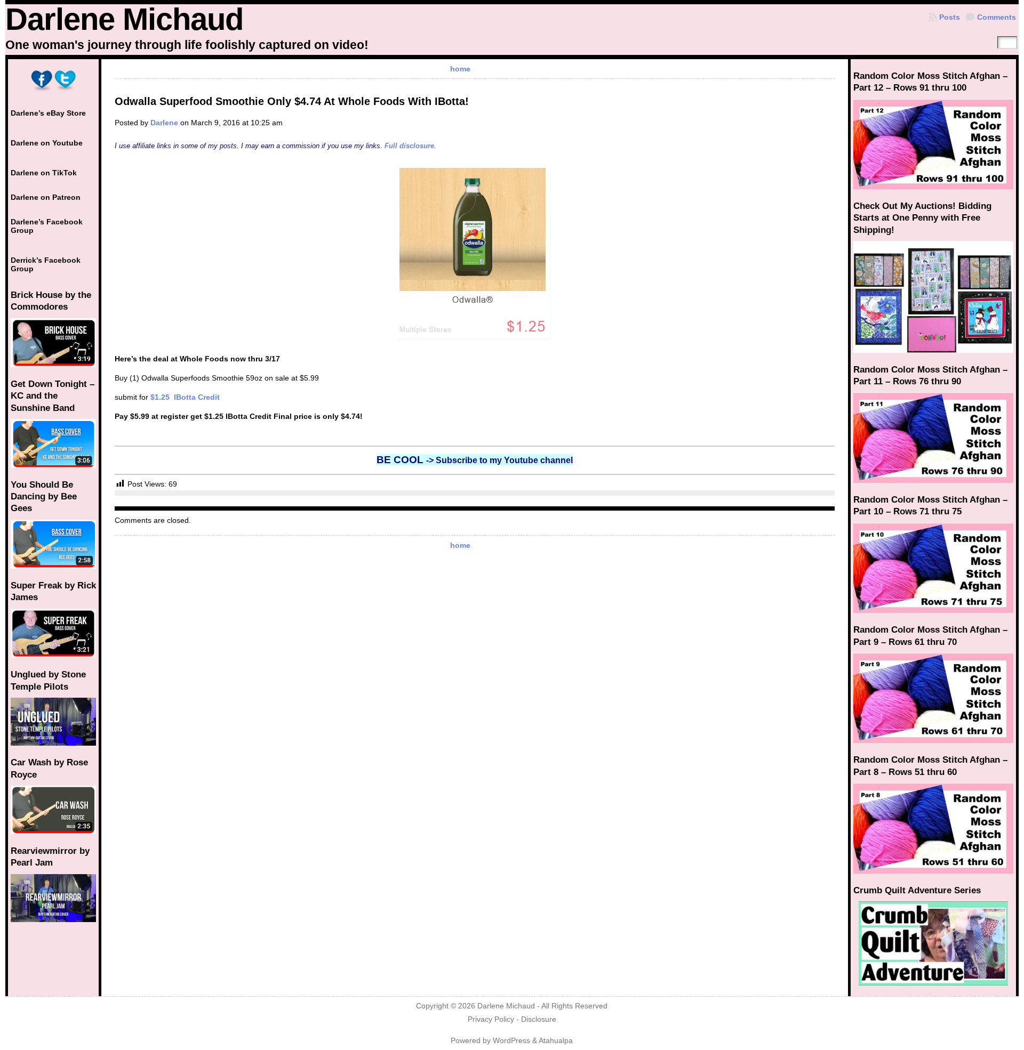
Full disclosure (409, 146)
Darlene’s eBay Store (48, 113)
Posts (949, 17)
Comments (996, 17)
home (460, 68)
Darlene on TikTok (44, 172)
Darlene (164, 122)
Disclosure (538, 1019)
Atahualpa (556, 1041)
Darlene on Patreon (46, 197)
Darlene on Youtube (47, 143)
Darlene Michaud (124, 19)
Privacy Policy (491, 1019)
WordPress (511, 1041)
